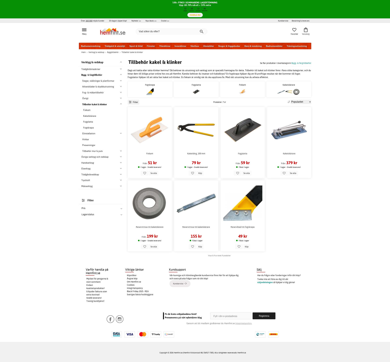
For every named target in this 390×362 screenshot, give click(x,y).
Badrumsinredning (90, 46)
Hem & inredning (253, 46)
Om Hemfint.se (134, 281)
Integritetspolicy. (243, 323)
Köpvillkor (131, 275)
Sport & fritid (136, 46)
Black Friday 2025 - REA (138, 291)
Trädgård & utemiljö (115, 46)
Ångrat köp (132, 278)
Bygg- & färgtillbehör (301, 63)
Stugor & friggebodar (229, 46)
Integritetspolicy (135, 288)
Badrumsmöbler (274, 46)
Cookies (131, 285)
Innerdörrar (180, 46)
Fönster (151, 46)
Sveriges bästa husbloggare (140, 294)
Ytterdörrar (164, 46)
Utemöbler (208, 46)
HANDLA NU (195, 15)
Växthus (194, 46)
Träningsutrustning (297, 46)
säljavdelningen (265, 282)
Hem (83, 52)
